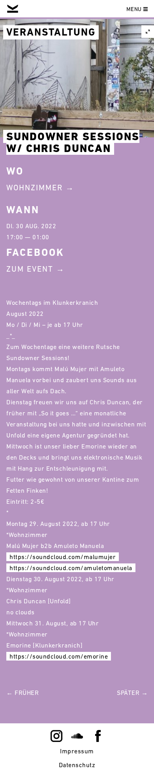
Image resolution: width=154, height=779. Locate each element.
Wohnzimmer (34, 187)
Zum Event (29, 269)
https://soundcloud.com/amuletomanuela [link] (70, 567)
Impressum (77, 751)
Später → (132, 692)
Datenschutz (77, 764)
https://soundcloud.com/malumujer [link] (62, 556)
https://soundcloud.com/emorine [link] (58, 656)
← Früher (22, 692)
